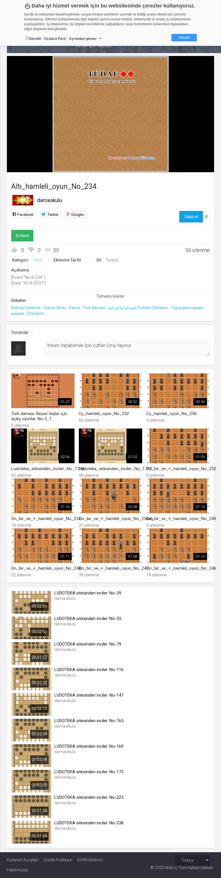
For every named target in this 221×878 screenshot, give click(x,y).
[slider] (110, 156)
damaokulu (49, 200)
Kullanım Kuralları (23, 860)
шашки (17, 313)
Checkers (35, 313)
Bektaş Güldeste (26, 307)
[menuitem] (180, 165)
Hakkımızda (17, 870)
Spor (38, 260)
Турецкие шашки (187, 307)
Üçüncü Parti (55, 39)
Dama (74, 307)
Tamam (184, 38)
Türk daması (94, 307)
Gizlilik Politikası (58, 860)
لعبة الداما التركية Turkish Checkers (138, 307)
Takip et (191, 216)
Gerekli (35, 39)
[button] (25, 165)
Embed (22, 235)
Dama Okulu (55, 307)
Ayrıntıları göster (83, 39)
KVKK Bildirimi (90, 860)
